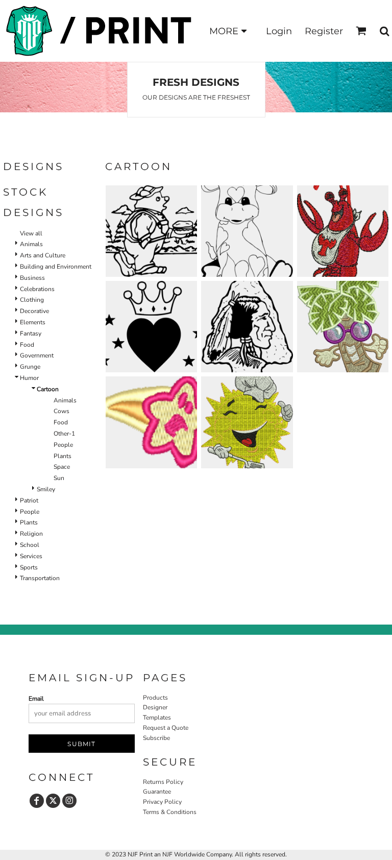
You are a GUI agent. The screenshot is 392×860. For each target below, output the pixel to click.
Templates (157, 717)
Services (31, 556)
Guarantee (157, 791)
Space (62, 467)
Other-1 (64, 433)
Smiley (46, 489)
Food (27, 345)
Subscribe (156, 738)
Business (32, 278)
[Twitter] (53, 801)
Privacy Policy (162, 802)
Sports (29, 567)
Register (324, 31)
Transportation (40, 578)
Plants (62, 456)
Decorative (34, 311)
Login (279, 31)
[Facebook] (37, 801)
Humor (29, 378)
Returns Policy (163, 782)
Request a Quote (165, 728)
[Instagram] (69, 801)
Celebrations (37, 289)
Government (37, 355)
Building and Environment (55, 266)
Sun (59, 478)
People (63, 445)
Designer (155, 707)
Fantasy (30, 333)
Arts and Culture (42, 255)
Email (36, 699)
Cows (61, 411)
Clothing (32, 300)
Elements (32, 322)
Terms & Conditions (170, 812)
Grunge (30, 367)
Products (155, 698)
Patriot (29, 500)
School (29, 545)
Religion (31, 534)
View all (31, 233)
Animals (31, 244)
